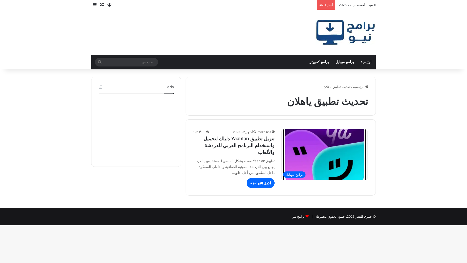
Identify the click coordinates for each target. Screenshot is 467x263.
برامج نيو (299, 216)
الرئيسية (366, 62)
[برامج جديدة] (345, 32)
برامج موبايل (345, 62)
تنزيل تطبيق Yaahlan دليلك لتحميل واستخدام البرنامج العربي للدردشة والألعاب (239, 145)
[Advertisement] (136, 128)
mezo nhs (264, 132)
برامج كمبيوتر (319, 62)
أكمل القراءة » (260, 183)
